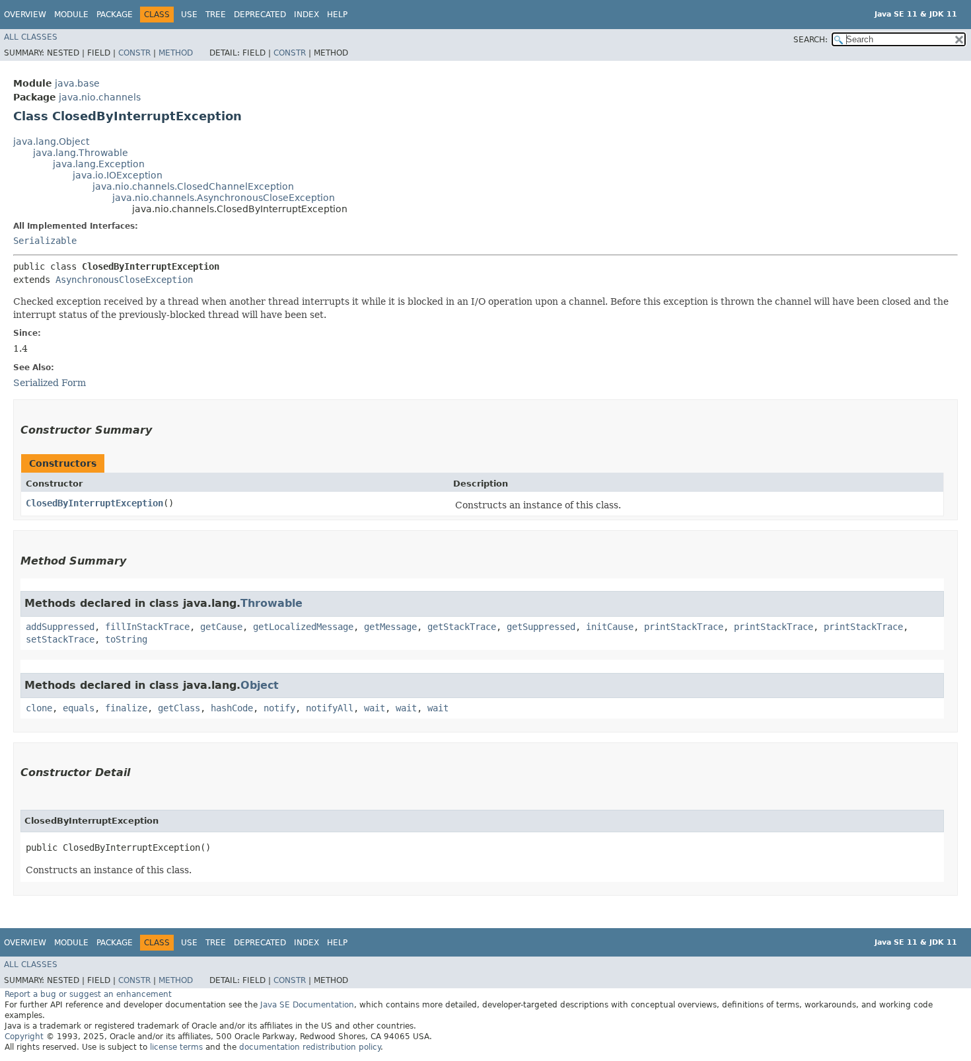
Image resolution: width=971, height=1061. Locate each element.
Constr (134, 53)
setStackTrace (60, 639)
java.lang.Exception (99, 164)
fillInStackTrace (147, 626)
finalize (126, 708)
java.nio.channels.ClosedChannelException (193, 186)
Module (71, 14)
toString (126, 639)
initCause (609, 626)
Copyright (24, 1036)
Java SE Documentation (307, 1004)
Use (189, 14)
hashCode (232, 708)
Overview (25, 14)
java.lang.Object (51, 141)
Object (259, 685)
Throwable (271, 603)
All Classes (30, 37)
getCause (221, 626)
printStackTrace (683, 626)
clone (39, 708)
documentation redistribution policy (309, 1047)
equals (78, 708)
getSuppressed (541, 626)
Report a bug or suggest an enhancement (88, 994)
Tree (215, 14)
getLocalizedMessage (303, 626)
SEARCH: (810, 39)
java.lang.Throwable (80, 152)
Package (114, 14)
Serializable (45, 240)
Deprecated (260, 14)
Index (306, 14)
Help (337, 14)
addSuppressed (60, 626)
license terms (176, 1047)
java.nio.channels (100, 97)
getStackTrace (461, 626)
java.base (77, 83)
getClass (179, 708)
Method (176, 53)
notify (279, 708)
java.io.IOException (117, 175)
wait (374, 708)
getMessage (390, 626)
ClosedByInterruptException (94, 503)
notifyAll (329, 708)
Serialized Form (49, 382)
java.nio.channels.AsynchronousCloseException (223, 197)
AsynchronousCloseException (124, 279)
